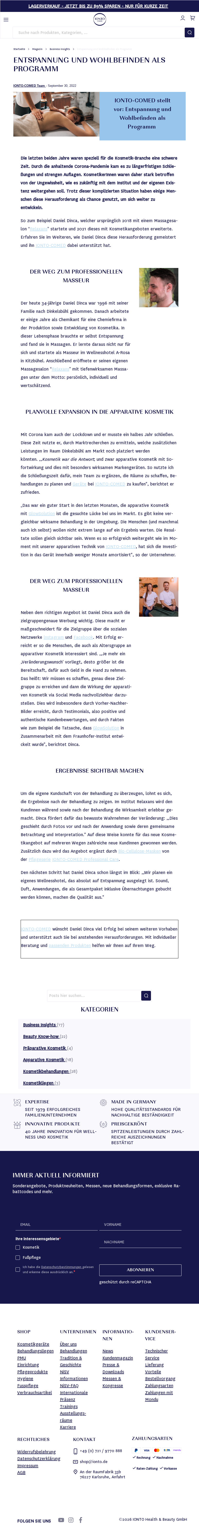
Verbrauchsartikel (34, 1393)
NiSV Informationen (74, 1375)
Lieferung (154, 1365)
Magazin (37, 49)
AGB (21, 1472)
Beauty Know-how (41, 1036)
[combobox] (100, 32)
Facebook (83, 637)
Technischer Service (156, 1354)
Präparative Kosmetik (45, 1048)
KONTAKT (84, 1440)
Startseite (19, 49)
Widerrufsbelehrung (36, 1452)
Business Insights (60, 49)
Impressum (27, 1466)
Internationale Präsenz (74, 1396)
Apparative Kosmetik (44, 1060)
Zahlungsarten (159, 1386)
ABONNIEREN (140, 1270)
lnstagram (54, 637)
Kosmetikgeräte (33, 1344)
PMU (21, 1358)
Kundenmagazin (117, 1358)
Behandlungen (73, 1351)
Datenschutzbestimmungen (61, 1267)
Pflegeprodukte (32, 1372)
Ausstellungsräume (73, 1416)
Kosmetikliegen (39, 1083)
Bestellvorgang (160, 1379)
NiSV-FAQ (69, 1386)
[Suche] (146, 996)
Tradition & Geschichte (71, 1361)
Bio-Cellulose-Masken (139, 851)
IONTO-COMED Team (29, 86)
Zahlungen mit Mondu (159, 1396)
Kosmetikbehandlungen (46, 1071)
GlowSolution (42, 514)
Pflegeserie (40, 859)
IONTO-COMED (51, 245)
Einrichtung (28, 1365)
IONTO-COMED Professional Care (85, 859)
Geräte (79, 484)
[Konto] (182, 17)
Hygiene (25, 1379)
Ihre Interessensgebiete (37, 1239)
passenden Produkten (70, 945)
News (107, 1351)
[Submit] (189, 32)
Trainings (69, 1406)
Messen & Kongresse (112, 1382)
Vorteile (153, 1372)
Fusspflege (27, 1386)
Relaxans (38, 229)
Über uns (68, 1344)
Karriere (68, 1427)
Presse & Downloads (113, 1368)
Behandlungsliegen (35, 1351)
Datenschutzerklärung (38, 1459)
